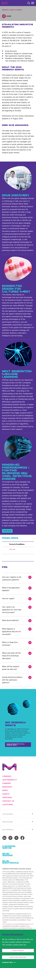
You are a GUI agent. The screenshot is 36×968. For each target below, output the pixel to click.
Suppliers (7, 797)
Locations (7, 805)
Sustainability (9, 780)
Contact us (8, 801)
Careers (6, 783)
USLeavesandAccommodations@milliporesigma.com (17, 924)
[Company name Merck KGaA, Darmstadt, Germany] (4, 3)
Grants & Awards (16, 10)
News (5, 790)
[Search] (28, 3)
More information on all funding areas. (15, 744)
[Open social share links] (4, 16)
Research (5, 10)
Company (7, 776)
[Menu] (32, 3)
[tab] (18, 813)
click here (12, 549)
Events (6, 794)
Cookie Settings (7, 962)
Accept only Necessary (18, 957)
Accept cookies (18, 950)
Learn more (7, 531)
